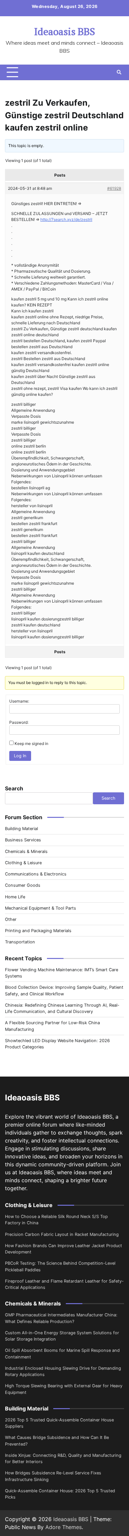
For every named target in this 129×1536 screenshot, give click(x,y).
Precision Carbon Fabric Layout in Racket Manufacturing (62, 1234)
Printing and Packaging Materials (38, 930)
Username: (19, 701)
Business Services (23, 839)
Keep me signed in (31, 743)
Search (14, 788)
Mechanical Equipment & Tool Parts (40, 908)
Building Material (21, 828)
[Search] (119, 72)
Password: (18, 722)
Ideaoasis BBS (64, 31)
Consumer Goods (22, 885)
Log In (20, 755)
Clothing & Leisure (23, 862)
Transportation (20, 941)
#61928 (114, 188)
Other (11, 919)
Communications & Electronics (35, 874)
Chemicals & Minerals (26, 851)
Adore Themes (63, 1527)
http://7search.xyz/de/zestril (66, 219)
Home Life (15, 896)
